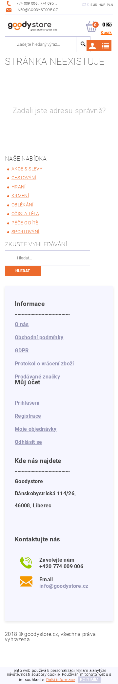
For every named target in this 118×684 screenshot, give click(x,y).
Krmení (20, 195)
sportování (25, 231)
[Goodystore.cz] (32, 25)
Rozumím (89, 679)
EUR (93, 5)
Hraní (18, 186)
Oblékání (22, 204)
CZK (85, 5)
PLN (110, 5)
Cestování (23, 177)
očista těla (25, 213)
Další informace (60, 679)
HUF (102, 5)
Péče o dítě (24, 222)
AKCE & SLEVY (26, 168)
